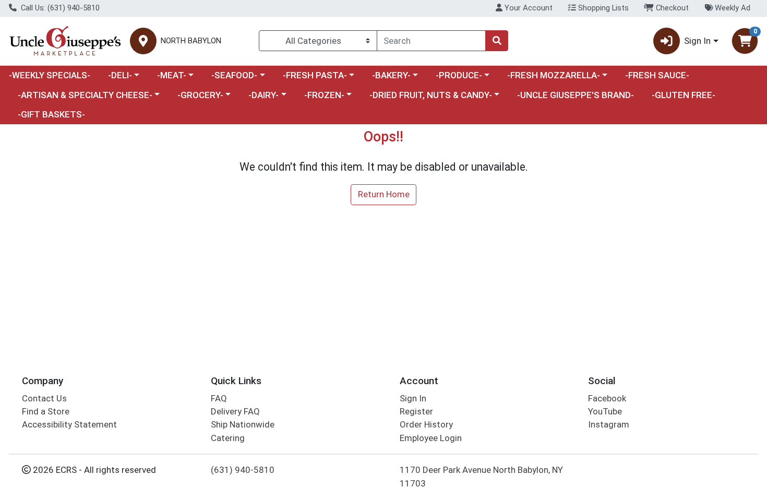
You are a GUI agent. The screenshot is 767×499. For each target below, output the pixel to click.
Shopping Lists (602, 8)
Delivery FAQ (235, 411)
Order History (426, 424)
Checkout (671, 8)
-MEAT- (171, 75)
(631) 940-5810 (242, 470)
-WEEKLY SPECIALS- (49, 75)
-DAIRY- (263, 95)
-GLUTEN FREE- (683, 95)
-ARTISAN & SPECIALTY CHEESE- (85, 95)
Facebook (607, 398)
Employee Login (431, 438)
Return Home (384, 194)
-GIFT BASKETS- (51, 114)
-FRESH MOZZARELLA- (553, 75)
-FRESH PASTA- (315, 75)
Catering (228, 438)
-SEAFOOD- (234, 75)
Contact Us (44, 398)
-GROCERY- (200, 95)
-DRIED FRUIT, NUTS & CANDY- (430, 95)
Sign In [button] (697, 40)
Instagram (608, 424)
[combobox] (431, 40)
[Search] (496, 40)
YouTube (605, 411)
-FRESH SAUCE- (657, 75)
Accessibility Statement (69, 424)
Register (416, 411)
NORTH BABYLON (191, 41)
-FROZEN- (324, 95)
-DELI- (120, 75)
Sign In (413, 398)
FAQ (219, 398)
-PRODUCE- (459, 75)
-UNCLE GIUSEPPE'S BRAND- (575, 95)
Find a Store (45, 411)
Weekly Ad (731, 8)
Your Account (527, 8)
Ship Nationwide (242, 424)
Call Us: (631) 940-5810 (59, 8)
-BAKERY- (391, 75)
